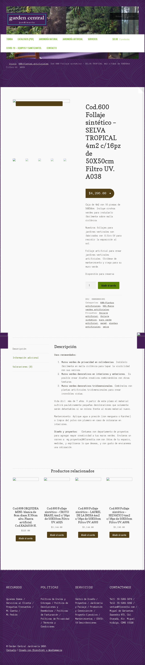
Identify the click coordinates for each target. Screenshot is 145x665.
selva (106, 327)
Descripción (19, 349)
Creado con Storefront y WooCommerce (40, 650)
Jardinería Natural (48, 39)
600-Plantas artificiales (33, 64)
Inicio (12, 64)
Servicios (92, 39)
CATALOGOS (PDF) (26, 39)
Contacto (52, 48)
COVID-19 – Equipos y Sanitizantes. (24, 48)
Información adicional (26, 358)
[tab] (31, 349)
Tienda (9, 39)
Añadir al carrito (108, 285)
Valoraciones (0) (23, 367)
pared (103, 323)
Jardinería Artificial (73, 39)
